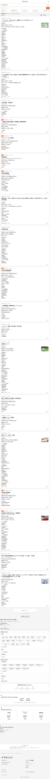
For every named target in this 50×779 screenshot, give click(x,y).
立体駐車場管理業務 (6, 270)
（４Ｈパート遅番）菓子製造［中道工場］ (11, 326)
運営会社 (27, 765)
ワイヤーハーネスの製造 (7, 138)
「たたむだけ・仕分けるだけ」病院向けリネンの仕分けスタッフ (17, 20)
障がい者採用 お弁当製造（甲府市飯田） (11, 398)
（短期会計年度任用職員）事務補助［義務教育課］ (14, 121)
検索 (48, 8)
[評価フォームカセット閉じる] (48, 685)
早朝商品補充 (4, 229)
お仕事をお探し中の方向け (5, 762)
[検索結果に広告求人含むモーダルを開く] (4, 15)
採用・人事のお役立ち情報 (30, 771)
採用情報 (27, 767)
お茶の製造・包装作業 (6, 102)
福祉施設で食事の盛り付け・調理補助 (10, 513)
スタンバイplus (4, 771)
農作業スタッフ (5, 344)
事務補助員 (4, 157)
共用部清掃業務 (5, 173)
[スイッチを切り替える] (49, 10)
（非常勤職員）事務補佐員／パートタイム (11, 305)
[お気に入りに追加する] (47, 68)
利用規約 (27, 762)
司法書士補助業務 (5, 492)
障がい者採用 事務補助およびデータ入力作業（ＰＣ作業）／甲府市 (18, 555)
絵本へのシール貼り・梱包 (8, 435)
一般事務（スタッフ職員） (8, 417)
